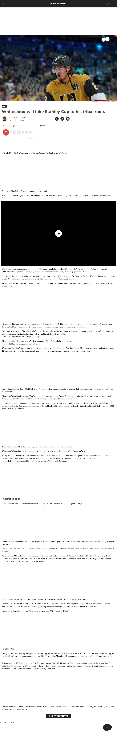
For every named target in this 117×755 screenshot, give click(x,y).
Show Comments (58, 716)
